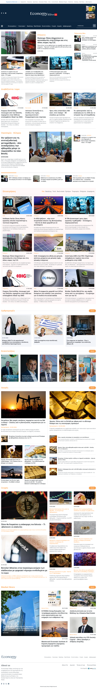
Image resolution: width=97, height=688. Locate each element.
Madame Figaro (63, 2)
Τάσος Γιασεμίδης (52, 332)
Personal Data (91, 665)
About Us (65, 665)
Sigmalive (23, 2)
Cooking (76, 2)
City (49, 2)
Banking (30, 26)
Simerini (29, 2)
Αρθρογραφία (67, 26)
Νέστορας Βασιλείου (85, 332)
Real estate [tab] (60, 191)
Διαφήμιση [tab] (90, 191)
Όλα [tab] (43, 191)
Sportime (35, 2)
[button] (2, 26)
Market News (8, 587)
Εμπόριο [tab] (68, 191)
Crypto (54, 26)
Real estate (28, 108)
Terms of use (81, 665)
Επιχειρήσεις (12, 26)
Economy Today (43, 2)
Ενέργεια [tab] (83, 191)
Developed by (84, 668)
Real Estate (37, 26)
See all (92, 310)
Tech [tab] (54, 191)
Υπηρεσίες (3, 108)
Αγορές (59, 26)
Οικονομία (21, 26)
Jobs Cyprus (88, 2)
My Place (81, 2)
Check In (70, 2)
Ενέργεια (76, 108)
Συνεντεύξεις (46, 26)
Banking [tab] (48, 191)
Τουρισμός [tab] (75, 191)
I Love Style (55, 2)
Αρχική (72, 665)
